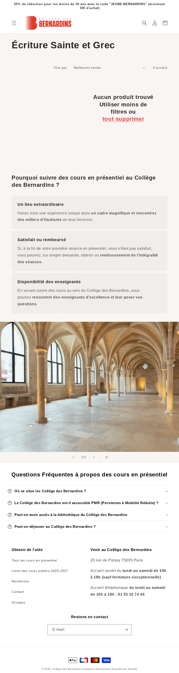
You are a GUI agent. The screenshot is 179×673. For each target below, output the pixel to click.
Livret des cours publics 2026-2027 (40, 571)
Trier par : (61, 67)
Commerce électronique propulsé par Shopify (109, 669)
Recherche (20, 581)
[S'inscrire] (126, 629)
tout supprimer (123, 119)
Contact (18, 592)
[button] (14, 23)
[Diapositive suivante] (94, 457)
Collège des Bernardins (66, 669)
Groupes (18, 602)
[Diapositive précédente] (73, 457)
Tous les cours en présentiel (34, 560)
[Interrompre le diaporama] (105, 457)
